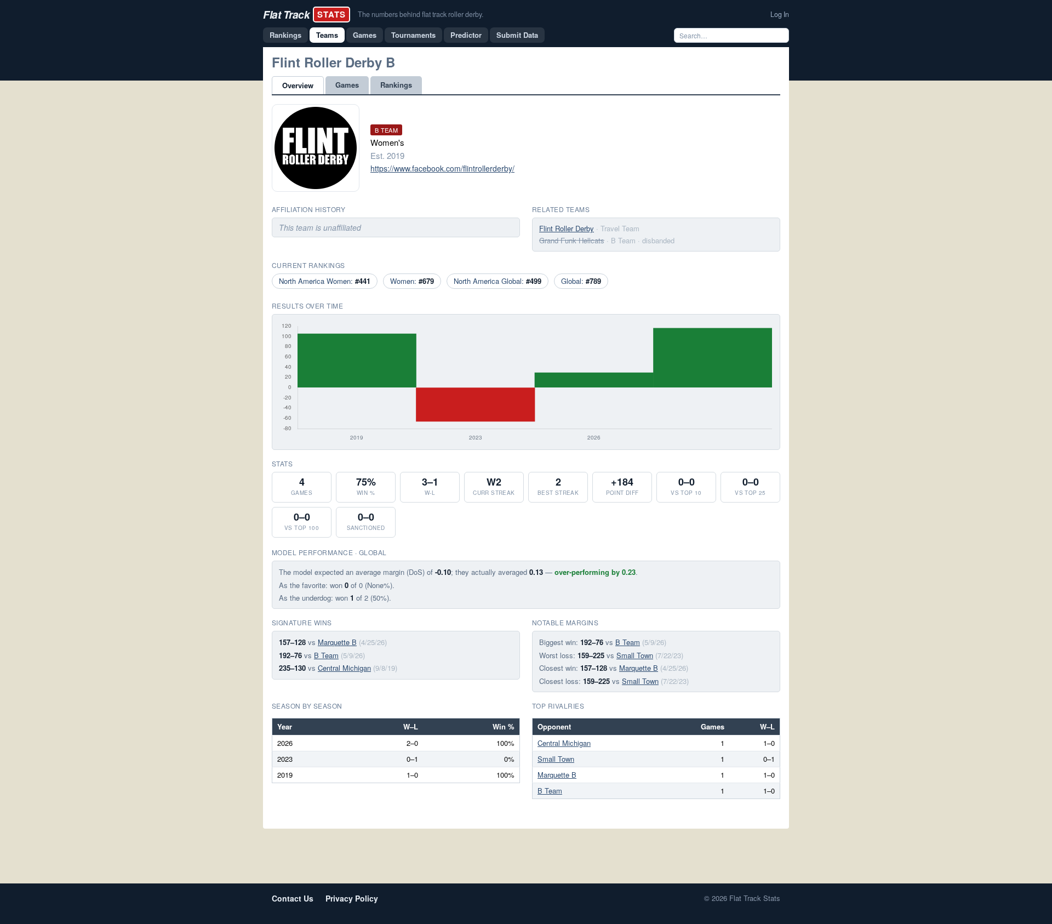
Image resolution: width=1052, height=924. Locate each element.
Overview (297, 85)
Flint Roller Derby (566, 228)
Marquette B (337, 642)
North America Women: (324, 281)
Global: (581, 281)
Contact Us (292, 898)
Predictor (466, 35)
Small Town (634, 655)
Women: (412, 281)
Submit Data (517, 35)
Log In (779, 14)
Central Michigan (344, 668)
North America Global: (497, 281)
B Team (326, 655)
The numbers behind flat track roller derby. (420, 14)
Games (364, 35)
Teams (327, 35)
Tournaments (413, 35)
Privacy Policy (351, 898)
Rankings (285, 35)
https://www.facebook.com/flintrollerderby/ (442, 168)
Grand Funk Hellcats (571, 240)
